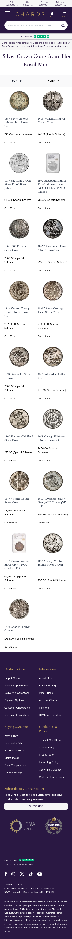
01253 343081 (15, 884)
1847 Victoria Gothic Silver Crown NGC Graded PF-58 (16, 564)
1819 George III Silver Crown (17, 376)
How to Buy (11, 736)
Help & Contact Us (14, 678)
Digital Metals (12, 758)
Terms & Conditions (50, 740)
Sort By (17, 80)
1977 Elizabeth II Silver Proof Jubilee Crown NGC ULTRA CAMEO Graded (52, 186)
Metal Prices (46, 693)
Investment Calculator (16, 715)
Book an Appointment (16, 685)
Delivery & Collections (17, 693)
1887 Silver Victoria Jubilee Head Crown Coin (16, 122)
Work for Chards (48, 700)
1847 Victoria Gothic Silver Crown (16, 500)
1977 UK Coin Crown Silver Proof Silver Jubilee (17, 184)
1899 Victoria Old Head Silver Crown (18, 438)
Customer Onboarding (17, 707)
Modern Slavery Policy (51, 777)
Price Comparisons (15, 765)
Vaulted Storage (13, 772)
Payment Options (14, 700)
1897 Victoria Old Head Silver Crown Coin (52, 248)
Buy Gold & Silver (14, 743)
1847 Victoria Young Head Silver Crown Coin (16, 312)
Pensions (44, 707)
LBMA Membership (50, 715)
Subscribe (36, 806)
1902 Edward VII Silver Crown (52, 376)
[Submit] (63, 25)
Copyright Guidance (50, 769)
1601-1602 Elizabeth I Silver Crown (17, 248)
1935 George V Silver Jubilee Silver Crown (51, 562)
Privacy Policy (46, 755)
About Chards (47, 678)
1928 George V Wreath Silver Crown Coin (52, 438)
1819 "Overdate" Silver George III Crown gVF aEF (52, 502)
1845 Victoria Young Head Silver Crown (50, 310)
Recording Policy (48, 762)
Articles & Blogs (48, 685)
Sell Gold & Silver (14, 750)
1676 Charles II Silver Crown (17, 628)
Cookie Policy (46, 747)
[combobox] (36, 25)
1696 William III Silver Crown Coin (51, 120)
